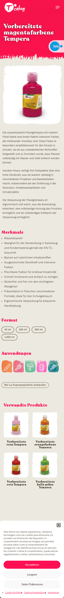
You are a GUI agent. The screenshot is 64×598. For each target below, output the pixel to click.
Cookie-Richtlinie (13, 593)
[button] (58, 525)
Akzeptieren (32, 564)
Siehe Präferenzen (32, 584)
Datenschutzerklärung (35, 593)
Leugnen (32, 574)
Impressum (53, 593)
